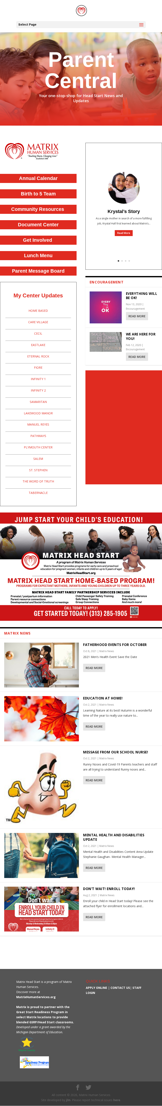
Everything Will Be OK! (141, 295)
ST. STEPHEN (38, 470)
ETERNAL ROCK (38, 356)
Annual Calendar (38, 178)
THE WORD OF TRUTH (38, 481)
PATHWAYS (38, 436)
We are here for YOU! (141, 336)
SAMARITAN (38, 402)
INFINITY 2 (38, 390)
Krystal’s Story (124, 211)
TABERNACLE (38, 493)
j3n (68, 1100)
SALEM (38, 459)
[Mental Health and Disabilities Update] (41, 855)
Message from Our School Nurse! (115, 752)
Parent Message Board (38, 271)
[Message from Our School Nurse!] (41, 787)
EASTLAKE (38, 345)
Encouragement (135, 309)
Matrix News (106, 651)
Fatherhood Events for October (115, 644)
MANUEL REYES (38, 424)
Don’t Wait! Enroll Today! (109, 888)
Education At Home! (103, 698)
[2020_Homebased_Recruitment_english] (81, 620)
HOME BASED (38, 311)
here (116, 1100)
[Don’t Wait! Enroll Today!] (41, 909)
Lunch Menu (38, 255)
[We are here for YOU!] (106, 342)
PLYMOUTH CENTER (38, 447)
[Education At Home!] (41, 718)
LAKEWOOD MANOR (38, 413)
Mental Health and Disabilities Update (113, 837)
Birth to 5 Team (38, 193)
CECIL (38, 333)
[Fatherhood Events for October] (41, 665)
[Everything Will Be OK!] (106, 307)
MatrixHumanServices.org (36, 997)
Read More (123, 233)
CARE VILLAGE (38, 322)
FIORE (38, 367)
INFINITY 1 (38, 379)
